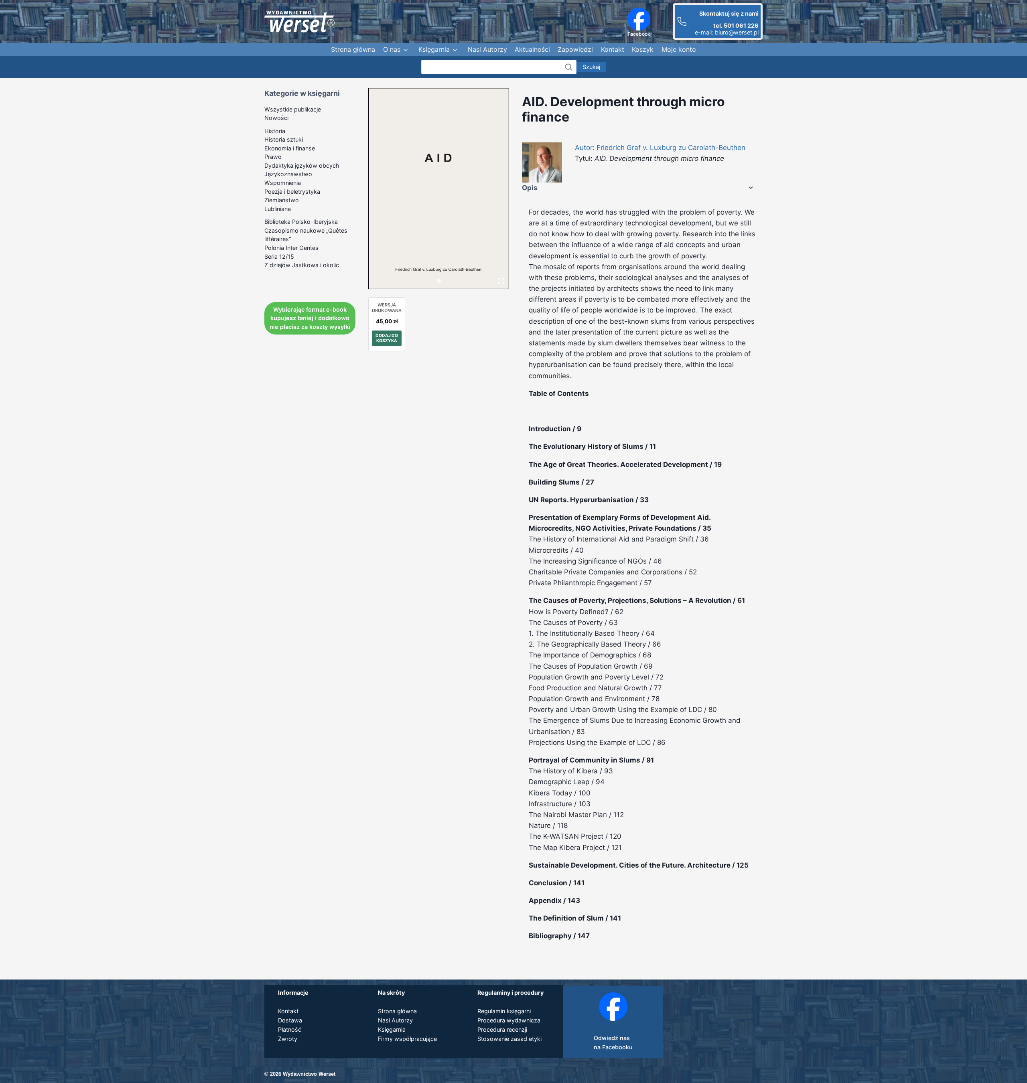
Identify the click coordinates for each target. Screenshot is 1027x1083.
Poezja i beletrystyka (292, 191)
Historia (274, 131)
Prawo (273, 156)
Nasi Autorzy (487, 49)
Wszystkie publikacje (292, 109)
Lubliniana (277, 208)
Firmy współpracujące (407, 1038)
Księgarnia (434, 49)
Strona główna (353, 49)
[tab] (439, 281)
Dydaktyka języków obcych (301, 165)
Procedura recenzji (502, 1029)
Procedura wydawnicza (508, 1020)
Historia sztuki (283, 139)
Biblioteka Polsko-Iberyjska (301, 221)
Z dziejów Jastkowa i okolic (301, 265)
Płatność (289, 1029)
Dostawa (290, 1020)
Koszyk (643, 49)
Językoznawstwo (288, 173)
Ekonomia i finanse (289, 148)
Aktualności (532, 49)
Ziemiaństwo (281, 200)
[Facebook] (638, 19)
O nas (391, 49)
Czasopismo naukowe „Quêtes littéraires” (305, 235)
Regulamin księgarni (504, 1011)
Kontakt (612, 49)
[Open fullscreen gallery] (501, 281)
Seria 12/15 (279, 256)
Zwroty (287, 1038)
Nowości (276, 117)
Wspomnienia (282, 182)
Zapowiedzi (575, 49)
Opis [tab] (530, 188)
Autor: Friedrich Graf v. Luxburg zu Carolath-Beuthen (660, 148)
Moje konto (679, 49)
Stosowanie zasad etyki (509, 1038)
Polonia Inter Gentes (291, 247)
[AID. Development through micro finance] (438, 189)
